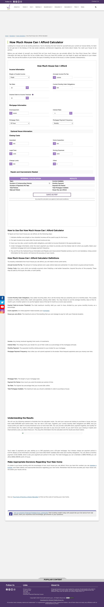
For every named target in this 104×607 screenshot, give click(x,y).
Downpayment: (14, 110)
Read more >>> (79, 591)
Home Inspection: (58, 140)
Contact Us (95, 1)
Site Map (25, 591)
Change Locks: (14, 160)
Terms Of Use (27, 590)
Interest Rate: (57, 110)
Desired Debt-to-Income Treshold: (20, 94)
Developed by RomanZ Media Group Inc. (52, 600)
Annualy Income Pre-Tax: (61, 74)
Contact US (26, 593)
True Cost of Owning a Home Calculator (25, 497)
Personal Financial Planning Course (33, 594)
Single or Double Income (17, 74)
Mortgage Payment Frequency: (63, 120)
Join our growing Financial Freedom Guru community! (31, 513)
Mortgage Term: (14, 120)
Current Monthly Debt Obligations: (64, 84)
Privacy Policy (27, 589)
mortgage (46, 310)
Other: (55, 160)
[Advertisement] (52, 22)
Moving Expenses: (58, 150)
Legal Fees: (13, 150)
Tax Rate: (12, 84)
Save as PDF (52, 194)
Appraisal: (12, 140)
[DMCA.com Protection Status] (70, 597)
